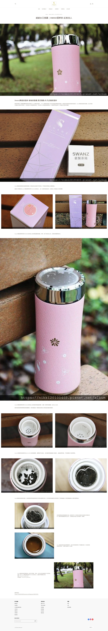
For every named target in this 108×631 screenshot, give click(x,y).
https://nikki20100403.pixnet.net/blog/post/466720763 (26, 594)
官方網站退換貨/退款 (18, 607)
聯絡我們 (16, 603)
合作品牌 (68, 8)
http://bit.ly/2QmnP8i (24, 576)
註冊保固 (56, 8)
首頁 (39, 8)
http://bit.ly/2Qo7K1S (26, 577)
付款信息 (16, 609)
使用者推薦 (69, 607)
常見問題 (16, 605)
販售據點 (42, 609)
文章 (68, 605)
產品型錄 (16, 614)
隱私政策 (42, 612)
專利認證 (42, 607)
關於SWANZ (43, 603)
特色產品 (50, 8)
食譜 (68, 603)
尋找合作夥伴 (43, 605)
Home (47, 14)
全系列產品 (44, 8)
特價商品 (62, 8)
